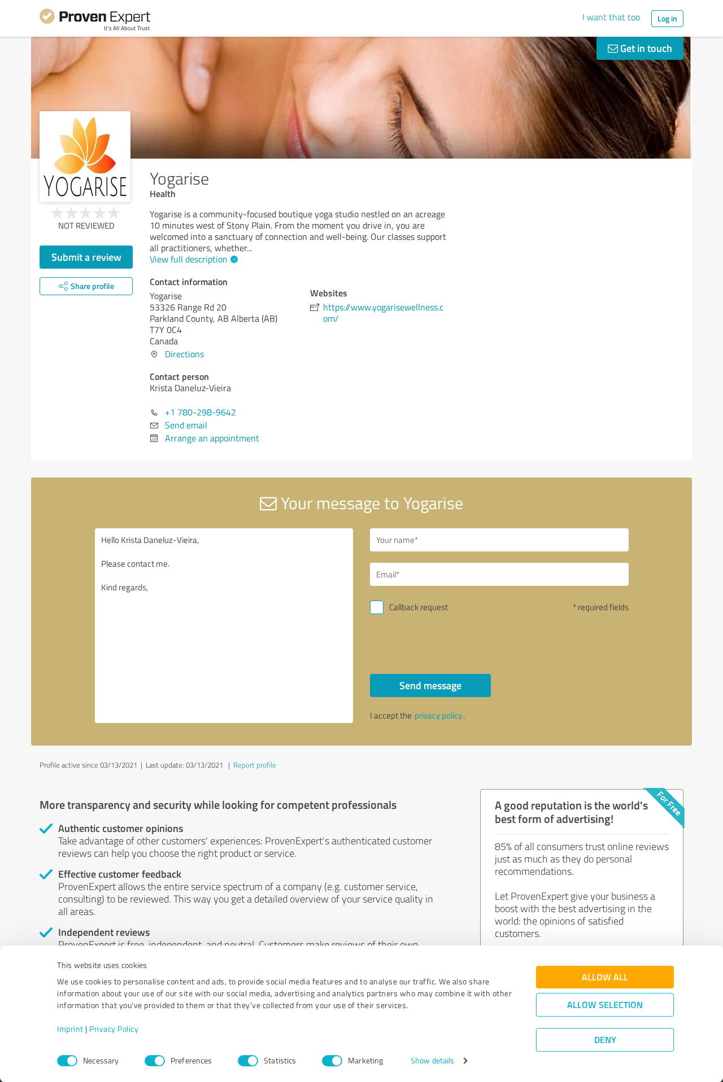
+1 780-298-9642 (200, 412)
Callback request (418, 607)
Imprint (70, 1029)
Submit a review (86, 256)
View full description (189, 259)
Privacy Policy (113, 1029)
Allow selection (605, 1004)
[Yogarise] (85, 156)
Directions (184, 354)
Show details (432, 1060)
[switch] (155, 1060)
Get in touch (645, 48)
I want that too (611, 17)
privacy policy (438, 715)
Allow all (605, 977)
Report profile (254, 765)
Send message (430, 685)
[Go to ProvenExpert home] (95, 21)
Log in (667, 18)
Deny (605, 1039)
